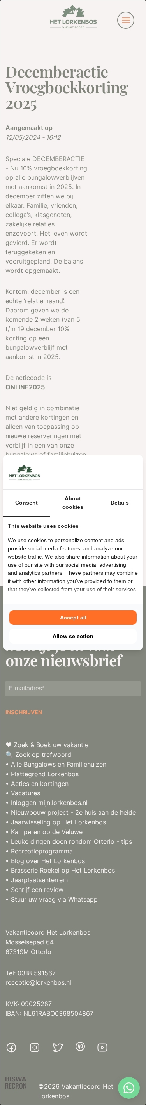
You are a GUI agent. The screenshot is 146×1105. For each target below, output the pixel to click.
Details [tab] (120, 503)
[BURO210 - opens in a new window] (109, 472)
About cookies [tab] (72, 502)
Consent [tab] (26, 503)
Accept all (73, 617)
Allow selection (73, 636)
